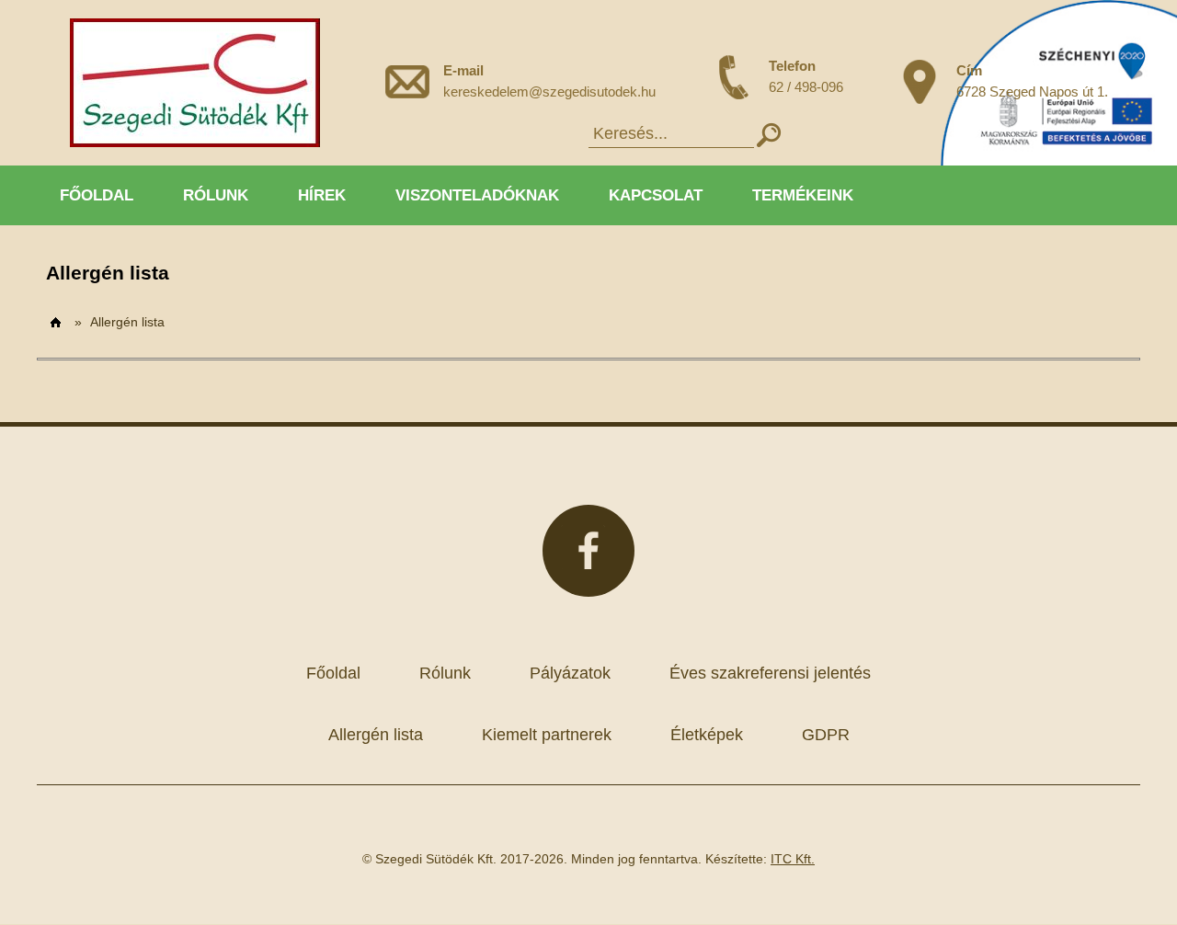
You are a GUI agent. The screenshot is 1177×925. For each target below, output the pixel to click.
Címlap (56, 322)
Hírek (322, 195)
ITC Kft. (793, 858)
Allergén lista (127, 321)
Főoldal (96, 195)
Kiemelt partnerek (546, 734)
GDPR (826, 734)
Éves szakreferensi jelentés (770, 673)
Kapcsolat (656, 195)
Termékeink (802, 195)
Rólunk (215, 195)
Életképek (706, 734)
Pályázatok (570, 673)
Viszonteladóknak (477, 195)
